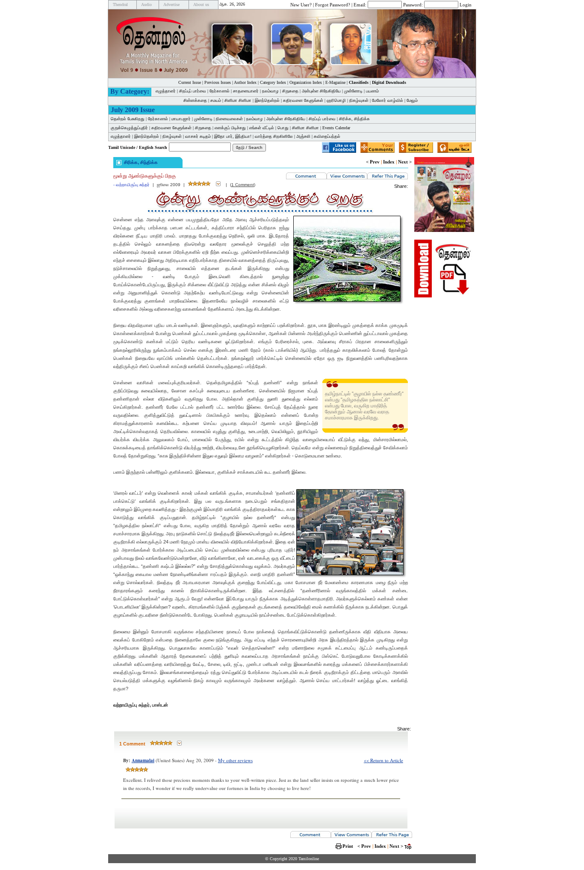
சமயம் (215, 100)
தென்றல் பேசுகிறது (128, 118)
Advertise (171, 4)
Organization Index (305, 82)
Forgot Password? (332, 4)
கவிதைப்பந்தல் (327, 136)
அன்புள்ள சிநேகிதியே (321, 91)
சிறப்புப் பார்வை (192, 91)
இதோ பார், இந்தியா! (232, 136)
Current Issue (189, 82)
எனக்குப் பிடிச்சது (230, 127)
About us (201, 4)
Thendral (120, 4)
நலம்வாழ (270, 91)
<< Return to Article (383, 760)
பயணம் (372, 91)
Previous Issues (217, 82)
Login (466, 4)
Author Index (245, 82)
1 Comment (242, 184)
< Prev (373, 161)
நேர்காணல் (219, 91)
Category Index (273, 82)
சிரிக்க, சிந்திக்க (354, 118)
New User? (301, 4)
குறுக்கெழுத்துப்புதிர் (129, 127)
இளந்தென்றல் (267, 100)
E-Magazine (335, 82)
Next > (405, 161)
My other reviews (235, 760)
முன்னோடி (353, 91)
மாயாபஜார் (181, 118)
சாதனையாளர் (246, 91)
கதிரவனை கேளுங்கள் (303, 100)
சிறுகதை (290, 91)
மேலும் (412, 100)
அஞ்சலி (303, 136)
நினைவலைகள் (229, 118)
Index (389, 161)
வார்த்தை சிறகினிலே (274, 136)
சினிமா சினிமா (237, 100)
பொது (283, 127)
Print (347, 846)
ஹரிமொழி (336, 100)
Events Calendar (336, 127)
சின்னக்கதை (195, 100)
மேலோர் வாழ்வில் (387, 100)
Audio (146, 4)
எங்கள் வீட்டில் (261, 127)
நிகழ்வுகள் (359, 100)
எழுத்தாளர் (166, 91)
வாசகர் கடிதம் (198, 136)
